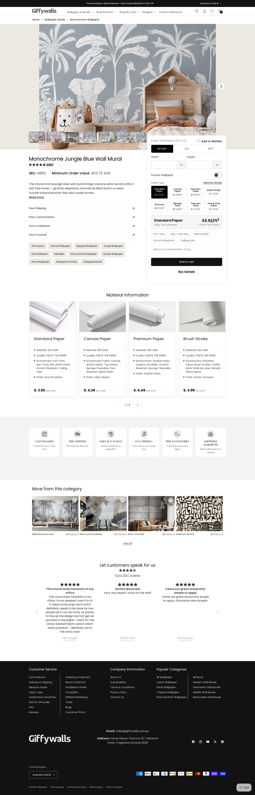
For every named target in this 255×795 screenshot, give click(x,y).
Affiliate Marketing (76, 697)
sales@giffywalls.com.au (127, 731)
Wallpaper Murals (54, 19)
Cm (186, 148)
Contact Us (117, 697)
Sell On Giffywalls (39, 702)
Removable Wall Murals (207, 697)
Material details (212, 182)
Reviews (34, 712)
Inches (162, 148)
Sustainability (118, 682)
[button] (79, 12)
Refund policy (96, 787)
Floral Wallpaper (166, 687)
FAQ (31, 707)
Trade (69, 702)
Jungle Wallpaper (113, 245)
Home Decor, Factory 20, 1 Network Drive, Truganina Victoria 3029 (127, 740)
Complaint (71, 692)
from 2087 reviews (127, 575)
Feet (211, 148)
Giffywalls (42, 787)
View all (127, 543)
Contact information (77, 787)
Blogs (68, 707)
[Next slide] (138, 405)
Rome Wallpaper (40, 261)
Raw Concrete (136, 534)
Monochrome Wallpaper (84, 19)
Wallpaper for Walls (66, 261)
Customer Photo (75, 712)
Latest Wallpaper (167, 682)
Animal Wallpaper (60, 245)
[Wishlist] (212, 11)
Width (155, 157)
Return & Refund (75, 682)
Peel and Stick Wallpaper (171, 697)
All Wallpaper (164, 677)
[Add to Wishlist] (74, 500)
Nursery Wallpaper (112, 253)
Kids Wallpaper (40, 253)
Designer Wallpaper (86, 245)
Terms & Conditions (122, 687)
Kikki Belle (59, 253)
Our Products (37, 677)
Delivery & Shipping (40, 682)
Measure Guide (38, 687)
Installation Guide (75, 687)
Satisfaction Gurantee (42, 697)
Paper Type (36, 692)
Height (191, 157)
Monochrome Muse (91, 534)
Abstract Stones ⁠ (185, 534)
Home (35, 19)
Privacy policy (57, 787)
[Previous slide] (117, 405)
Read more (36, 197)
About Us (115, 677)
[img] (127, 570)
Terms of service (114, 787)
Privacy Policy (118, 692)
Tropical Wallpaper (168, 692)
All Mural (198, 677)
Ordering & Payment (77, 677)
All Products (38, 245)
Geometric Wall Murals (206, 687)
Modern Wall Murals (204, 682)
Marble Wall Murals (204, 692)
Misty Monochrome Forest (43, 534)
